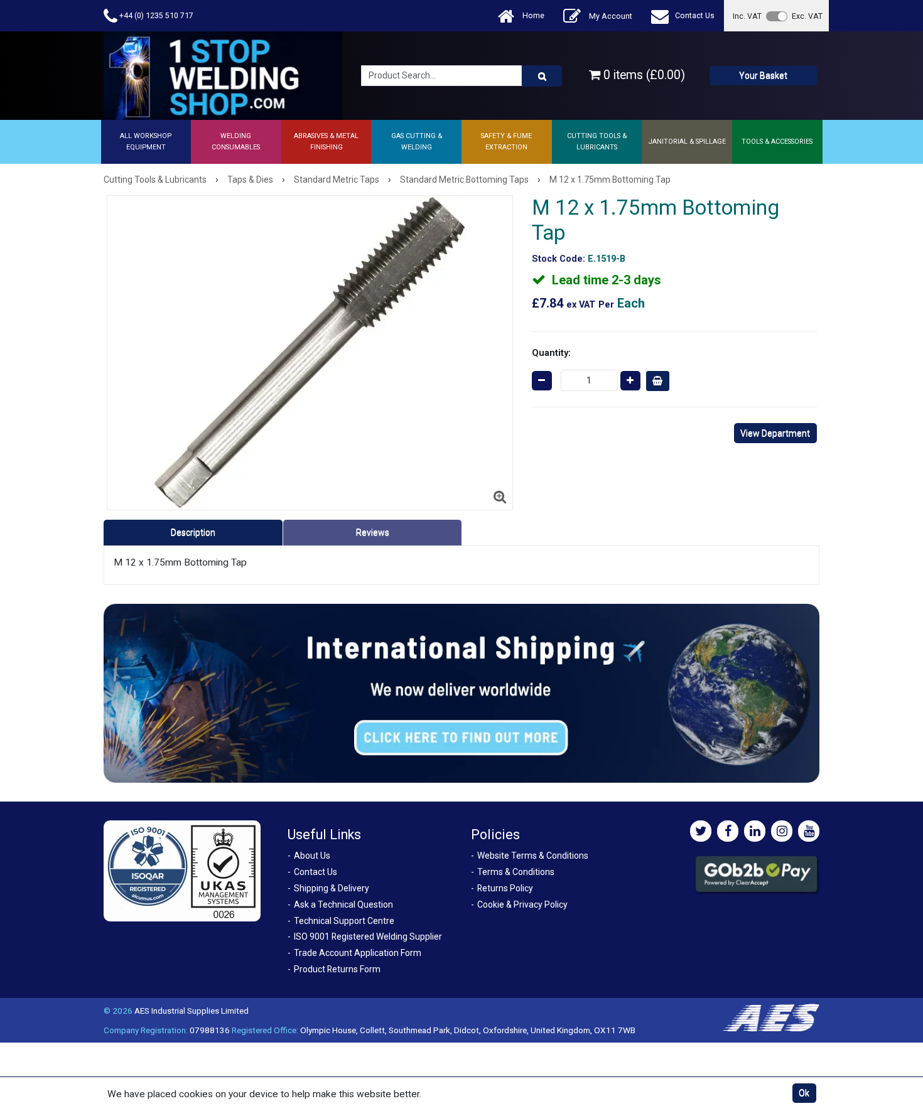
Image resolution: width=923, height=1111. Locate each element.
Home (532, 15)
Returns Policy (505, 888)
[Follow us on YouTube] (808, 831)
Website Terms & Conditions (532, 856)
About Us (312, 856)
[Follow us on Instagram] (781, 831)
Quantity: (551, 352)
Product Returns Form (337, 969)
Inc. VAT (747, 16)
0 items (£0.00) (642, 75)
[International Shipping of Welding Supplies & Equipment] (461, 693)
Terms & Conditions (515, 872)
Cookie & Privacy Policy (522, 904)
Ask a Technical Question (343, 904)
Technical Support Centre (344, 921)
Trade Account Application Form (357, 953)
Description (193, 532)
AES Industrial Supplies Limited (191, 1011)
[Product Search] (542, 76)
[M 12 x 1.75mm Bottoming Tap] (309, 353)
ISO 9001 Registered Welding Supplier (368, 936)
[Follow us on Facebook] (727, 831)
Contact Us (695, 15)
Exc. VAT (807, 16)
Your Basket (763, 75)
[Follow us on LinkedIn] (754, 831)
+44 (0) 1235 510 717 (155, 15)
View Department (775, 433)
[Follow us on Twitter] (700, 831)
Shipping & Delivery (331, 888)
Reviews (372, 532)
